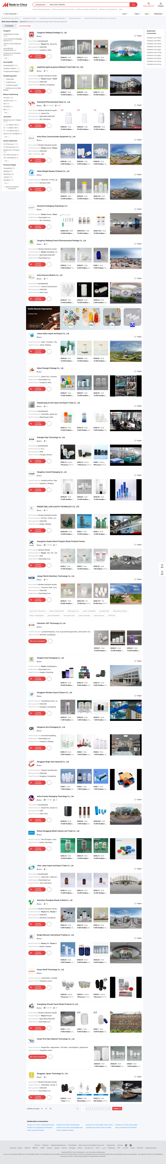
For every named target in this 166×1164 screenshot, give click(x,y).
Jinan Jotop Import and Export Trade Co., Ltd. (55, 865)
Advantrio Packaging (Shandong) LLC (52, 206)
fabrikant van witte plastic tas (108, 9)
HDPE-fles (111, 615)
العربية (104, 1148)
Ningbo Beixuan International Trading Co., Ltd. (55, 935)
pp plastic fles (104, 611)
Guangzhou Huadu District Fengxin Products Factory (61, 541)
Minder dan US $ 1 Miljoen (12, 121)
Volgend (116, 1108)
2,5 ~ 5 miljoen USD (11, 128)
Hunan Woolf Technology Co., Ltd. (50, 969)
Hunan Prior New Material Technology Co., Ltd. (56, 1039)
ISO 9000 (8, 106)
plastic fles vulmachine (37, 611)
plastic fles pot (99, 615)
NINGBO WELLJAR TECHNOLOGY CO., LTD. (58, 506)
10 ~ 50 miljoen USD (11, 131)
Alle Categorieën (11, 14)
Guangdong (9, 168)
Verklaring (45, 1145)
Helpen (136, 14)
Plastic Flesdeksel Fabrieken (65, 1130)
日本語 (42, 1148)
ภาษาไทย (125, 1148)
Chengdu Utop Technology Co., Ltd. (51, 437)
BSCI (6, 109)
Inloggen (161, 6)
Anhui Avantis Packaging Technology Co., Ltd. (55, 796)
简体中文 (27, 1148)
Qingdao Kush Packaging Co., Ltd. (50, 658)
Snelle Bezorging (12, 85)
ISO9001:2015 (10, 101)
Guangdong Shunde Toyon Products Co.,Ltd (57, 1004)
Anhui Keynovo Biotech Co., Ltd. (50, 275)
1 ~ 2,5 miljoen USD (11, 125)
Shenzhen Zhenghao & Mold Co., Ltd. (55, 900)
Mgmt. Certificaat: (34, 154)
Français (49, 1148)
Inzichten (120, 1145)
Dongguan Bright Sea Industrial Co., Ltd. (53, 761)
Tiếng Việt (140, 1148)
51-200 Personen (11, 147)
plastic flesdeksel (54, 615)
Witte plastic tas (73, 611)
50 (50, 1108)
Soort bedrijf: (32, 41)
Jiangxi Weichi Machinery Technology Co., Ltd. (56, 576)
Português (72, 1148)
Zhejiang (8, 171)
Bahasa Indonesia (151, 1148)
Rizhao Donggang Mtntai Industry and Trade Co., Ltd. (58, 831)
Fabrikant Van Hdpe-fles (155, 49)
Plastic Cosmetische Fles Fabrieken (126, 1127)
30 (46, 1108)
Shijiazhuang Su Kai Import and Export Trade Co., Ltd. (58, 403)
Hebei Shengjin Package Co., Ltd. (50, 368)
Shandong (8, 174)
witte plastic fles (69, 615)
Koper (124, 14)
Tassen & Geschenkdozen (12, 44)
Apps (146, 14)
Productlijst (9, 26)
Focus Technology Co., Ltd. (80, 1152)
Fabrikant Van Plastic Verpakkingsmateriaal (40, 1125)
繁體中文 (35, 1148)
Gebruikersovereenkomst (58, 1145)
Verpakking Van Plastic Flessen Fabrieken (98, 1127)
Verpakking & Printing (11, 35)
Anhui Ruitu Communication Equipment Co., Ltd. (56, 136)
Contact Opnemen (38, 56)
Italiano (80, 1148)
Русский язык (89, 1148)
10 (42, 1108)
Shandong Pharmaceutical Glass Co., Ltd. (53, 102)
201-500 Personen (11, 155)
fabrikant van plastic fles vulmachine (63, 9)
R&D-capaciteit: (33, 47)
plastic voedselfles (89, 611)
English (20, 1148)
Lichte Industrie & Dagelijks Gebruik (12, 40)
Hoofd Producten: (34, 44)
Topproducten (110, 1145)
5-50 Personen (10, 144)
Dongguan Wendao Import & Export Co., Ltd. (54, 692)
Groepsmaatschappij (11, 71)
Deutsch (64, 1148)
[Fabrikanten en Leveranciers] (14, 4)
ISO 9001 (8, 98)
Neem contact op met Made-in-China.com (91, 1145)
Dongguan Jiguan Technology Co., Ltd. (52, 1073)
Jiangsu (7, 177)
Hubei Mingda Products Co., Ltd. (53, 171)
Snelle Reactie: (33, 217)
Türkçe (132, 1148)
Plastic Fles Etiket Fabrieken (35, 1130)
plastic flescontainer (120, 611)
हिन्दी (119, 1148)
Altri (6, 103)
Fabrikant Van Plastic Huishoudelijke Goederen (70, 1127)
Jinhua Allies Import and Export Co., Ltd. (53, 333)
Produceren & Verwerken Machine (12, 54)
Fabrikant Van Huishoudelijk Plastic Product (99, 1125)
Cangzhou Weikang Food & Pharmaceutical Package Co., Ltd (61, 240)
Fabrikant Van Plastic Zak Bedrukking (67, 1125)
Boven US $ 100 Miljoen (12, 133)
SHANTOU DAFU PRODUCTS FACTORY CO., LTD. (60, 67)
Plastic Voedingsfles (37, 615)
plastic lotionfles (84, 615)
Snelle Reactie (11, 82)
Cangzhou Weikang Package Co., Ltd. (52, 32)
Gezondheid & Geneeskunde (9, 49)
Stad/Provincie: (33, 50)
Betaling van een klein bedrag (12, 89)
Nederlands (111, 1148)
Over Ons (37, 1145)
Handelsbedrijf (10, 65)
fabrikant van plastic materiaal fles (86, 9)
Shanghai (8, 180)
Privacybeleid (72, 1145)
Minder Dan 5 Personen (11, 151)
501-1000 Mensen (10, 158)
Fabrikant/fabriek (11, 68)
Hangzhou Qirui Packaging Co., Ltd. (51, 727)
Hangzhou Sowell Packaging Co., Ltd (52, 472)
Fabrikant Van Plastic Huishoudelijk (126, 1125)
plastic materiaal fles (56, 611)
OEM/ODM (10, 79)
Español (56, 1148)
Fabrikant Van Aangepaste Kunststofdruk (40, 1127)
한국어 (98, 1148)
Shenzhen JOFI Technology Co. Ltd (51, 623)
